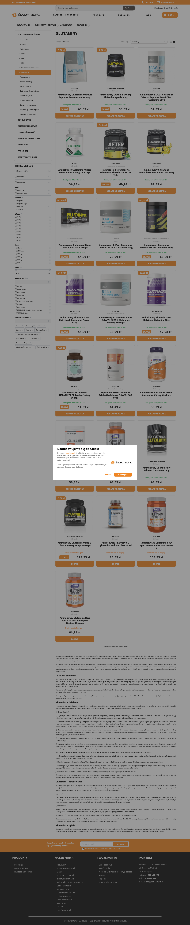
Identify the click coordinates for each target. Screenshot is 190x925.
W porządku (123, 475)
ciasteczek (70, 453)
